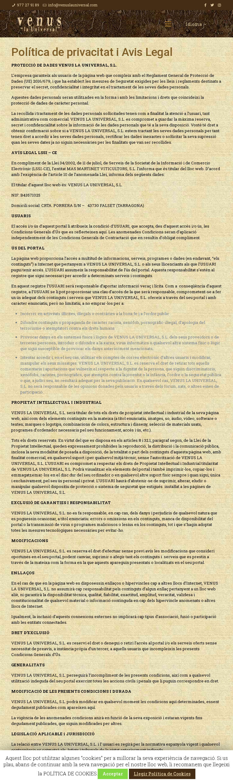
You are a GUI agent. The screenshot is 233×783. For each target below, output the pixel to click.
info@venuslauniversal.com (72, 4)
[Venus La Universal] (39, 23)
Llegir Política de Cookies (162, 774)
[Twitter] (212, 4)
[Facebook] (205, 4)
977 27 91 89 (28, 4)
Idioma (194, 24)
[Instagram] (219, 4)
